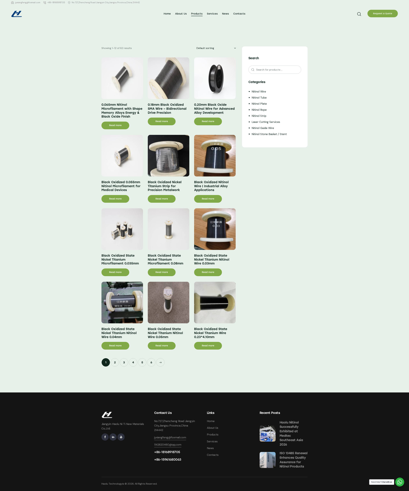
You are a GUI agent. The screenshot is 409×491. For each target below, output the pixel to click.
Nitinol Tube (259, 97)
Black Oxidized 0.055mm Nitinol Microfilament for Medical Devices (120, 186)
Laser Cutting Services (266, 122)
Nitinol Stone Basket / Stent (269, 134)
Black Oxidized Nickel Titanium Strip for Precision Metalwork (164, 186)
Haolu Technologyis (112, 483)
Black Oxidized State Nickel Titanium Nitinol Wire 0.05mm (165, 333)
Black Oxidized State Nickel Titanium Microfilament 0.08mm (165, 259)
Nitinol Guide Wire (263, 128)
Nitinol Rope (259, 110)
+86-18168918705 (167, 452)
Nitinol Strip (259, 116)
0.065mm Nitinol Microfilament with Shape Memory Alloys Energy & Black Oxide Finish (121, 110)
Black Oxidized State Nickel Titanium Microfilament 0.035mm (120, 259)
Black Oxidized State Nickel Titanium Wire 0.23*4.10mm (210, 333)
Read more (115, 125)
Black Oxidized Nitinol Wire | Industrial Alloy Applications (211, 186)
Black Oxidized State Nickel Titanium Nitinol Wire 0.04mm (119, 333)
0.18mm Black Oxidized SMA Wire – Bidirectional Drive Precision (167, 108)
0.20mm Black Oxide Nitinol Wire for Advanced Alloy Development (214, 108)
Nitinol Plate (259, 103)
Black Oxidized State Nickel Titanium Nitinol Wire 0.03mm (211, 259)
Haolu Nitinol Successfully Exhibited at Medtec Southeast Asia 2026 (291, 433)
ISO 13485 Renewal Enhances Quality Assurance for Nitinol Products (293, 459)
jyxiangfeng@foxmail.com (170, 437)
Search (251, 69)
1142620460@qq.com (167, 444)
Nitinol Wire (259, 91)
